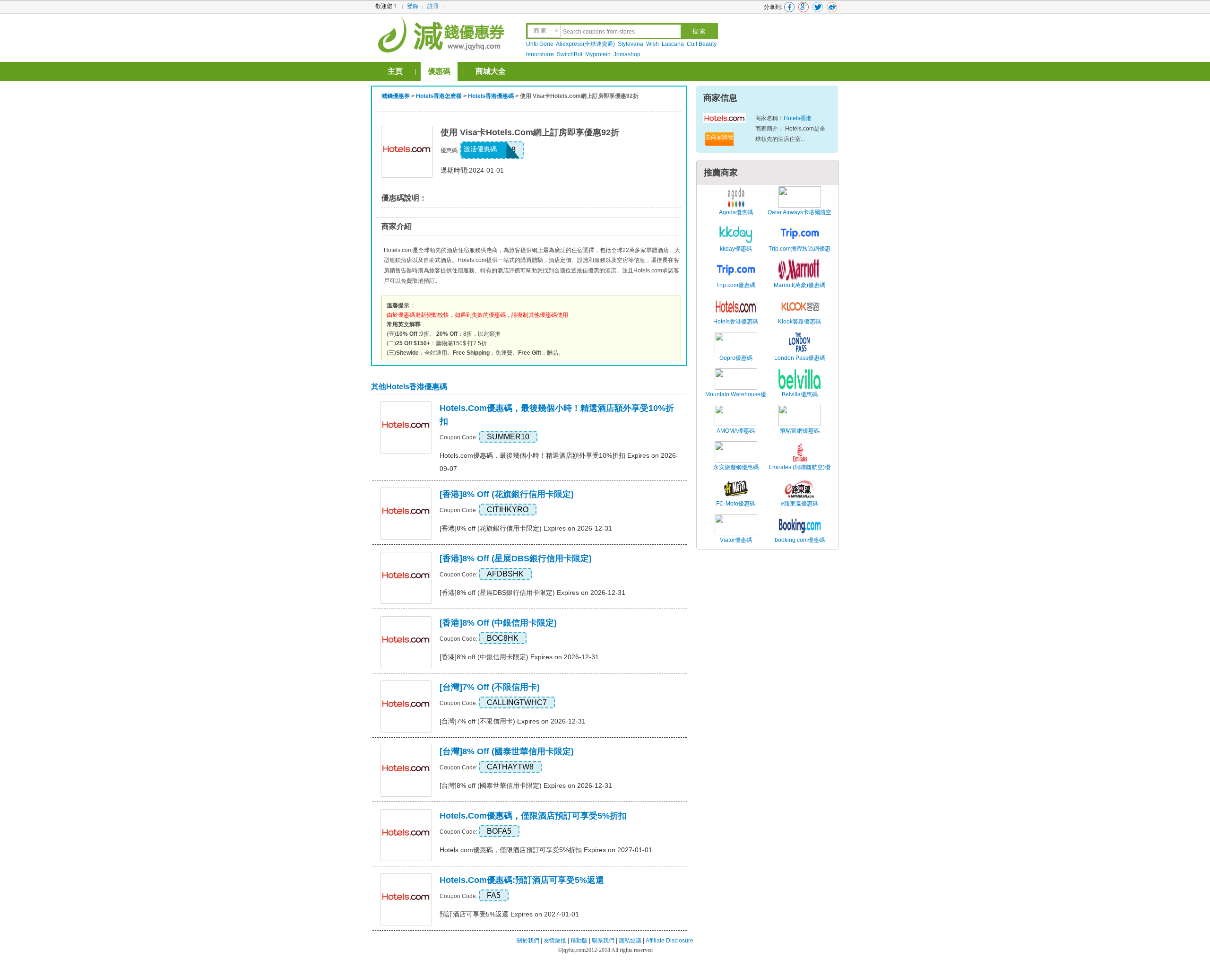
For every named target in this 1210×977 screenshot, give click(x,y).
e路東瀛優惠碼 (799, 503)
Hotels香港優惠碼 (491, 96)
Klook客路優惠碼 (799, 321)
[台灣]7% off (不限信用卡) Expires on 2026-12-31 (513, 721)
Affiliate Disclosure (669, 940)
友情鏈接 (555, 940)
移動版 (579, 940)
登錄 (412, 6)
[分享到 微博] (832, 7)
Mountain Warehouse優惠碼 (735, 399)
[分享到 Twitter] (817, 7)
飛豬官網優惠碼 (800, 430)
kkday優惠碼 (736, 248)
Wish (652, 44)
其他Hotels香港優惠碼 (409, 387)
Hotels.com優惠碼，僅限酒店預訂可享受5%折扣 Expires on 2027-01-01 (546, 850)
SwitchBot (569, 54)
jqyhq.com (574, 950)
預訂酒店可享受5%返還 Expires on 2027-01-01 (509, 914)
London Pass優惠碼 (799, 358)
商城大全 (490, 71)
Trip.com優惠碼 (735, 285)
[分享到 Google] (803, 7)
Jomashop (627, 54)
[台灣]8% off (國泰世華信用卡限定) (507, 751)
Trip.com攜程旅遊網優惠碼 (799, 253)
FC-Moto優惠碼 (735, 503)
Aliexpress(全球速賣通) (585, 44)
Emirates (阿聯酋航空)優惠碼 (799, 472)
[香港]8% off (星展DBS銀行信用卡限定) (516, 558)
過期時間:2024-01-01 (472, 170)
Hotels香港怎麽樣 (439, 96)
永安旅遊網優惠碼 (736, 467)
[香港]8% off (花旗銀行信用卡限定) (507, 494)
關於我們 (528, 940)
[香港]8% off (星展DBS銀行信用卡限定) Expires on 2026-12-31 (532, 592)
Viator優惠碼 (736, 540)
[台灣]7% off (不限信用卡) (490, 687)
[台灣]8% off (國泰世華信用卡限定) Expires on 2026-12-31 (526, 785)
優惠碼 (439, 71)
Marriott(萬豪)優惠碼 (799, 285)
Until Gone (539, 44)
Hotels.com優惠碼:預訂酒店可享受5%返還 (522, 880)
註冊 (433, 6)
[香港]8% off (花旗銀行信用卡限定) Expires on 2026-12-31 (526, 528)
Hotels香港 (798, 118)
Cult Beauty (702, 44)
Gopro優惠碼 (735, 358)
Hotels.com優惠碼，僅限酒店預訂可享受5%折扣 (533, 815)
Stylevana (630, 44)
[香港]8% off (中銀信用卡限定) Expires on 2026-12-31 (519, 657)
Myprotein (598, 54)
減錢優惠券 (395, 96)
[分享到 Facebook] (789, 7)
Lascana (673, 44)
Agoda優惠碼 (736, 212)
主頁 (395, 71)
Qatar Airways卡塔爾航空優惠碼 (799, 217)
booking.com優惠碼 (800, 540)
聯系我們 (603, 940)
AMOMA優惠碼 (736, 430)
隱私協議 (631, 940)
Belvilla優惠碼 (800, 394)
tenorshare (540, 54)
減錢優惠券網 (442, 33)
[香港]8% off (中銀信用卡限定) (498, 623)
